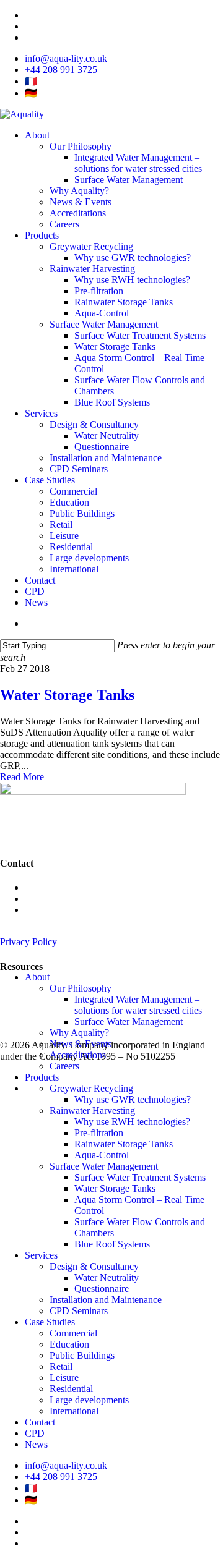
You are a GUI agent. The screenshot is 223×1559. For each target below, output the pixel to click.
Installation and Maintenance (106, 1299)
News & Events (81, 1044)
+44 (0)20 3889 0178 (66, 887)
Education (69, 1344)
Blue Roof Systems (112, 1244)
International (74, 1411)
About (37, 977)
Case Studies (50, 1322)
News (11, 990)
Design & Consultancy (94, 1266)
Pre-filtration (98, 1133)
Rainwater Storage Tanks (123, 1144)
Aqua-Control (101, 1155)
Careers (64, 1066)
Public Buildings (82, 1355)
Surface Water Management (128, 1021)
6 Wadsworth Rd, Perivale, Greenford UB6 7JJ (77, 915)
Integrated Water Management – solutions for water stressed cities (138, 1005)
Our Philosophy (81, 988)
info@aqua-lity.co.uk (66, 898)
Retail (61, 1366)
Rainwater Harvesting (42, 1001)
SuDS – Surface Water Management (71, 1024)
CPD (35, 1433)
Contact (40, 1422)
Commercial (73, 1333)
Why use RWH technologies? (132, 1121)
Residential (71, 1388)
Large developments (89, 1400)
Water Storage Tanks (67, 695)
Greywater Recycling (42, 1013)
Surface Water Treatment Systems (140, 1177)
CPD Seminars (79, 1311)
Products (42, 1077)
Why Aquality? (79, 1032)
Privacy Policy (28, 942)
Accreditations (78, 1055)
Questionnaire (101, 1288)
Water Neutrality (106, 1277)
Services (41, 1255)
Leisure (64, 1377)
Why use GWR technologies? (132, 1099)
